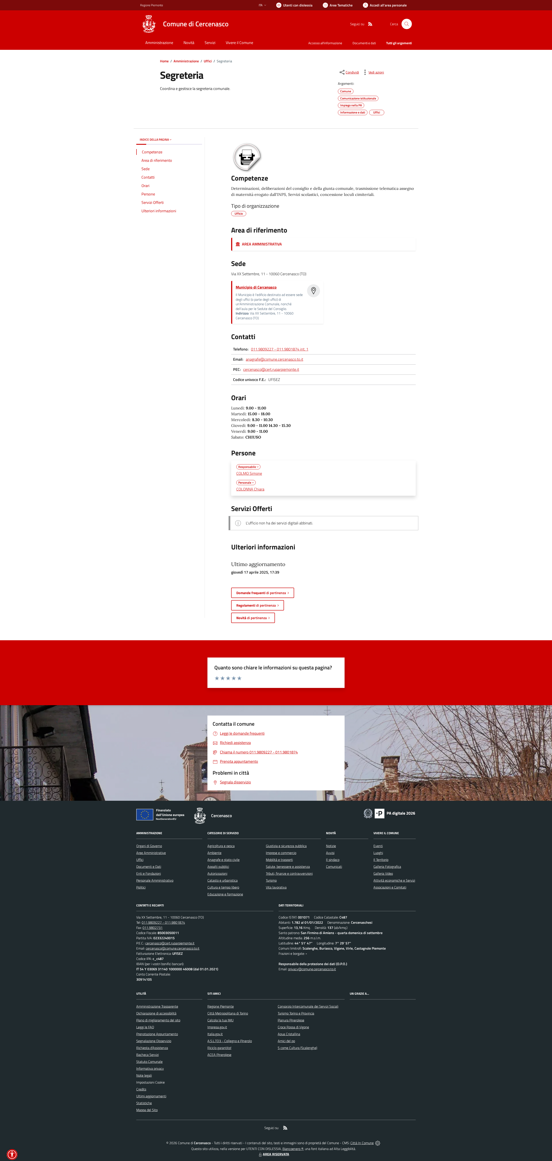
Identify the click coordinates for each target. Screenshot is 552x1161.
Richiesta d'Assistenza (152, 1047)
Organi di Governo (149, 845)
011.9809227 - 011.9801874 (163, 922)
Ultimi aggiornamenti (151, 1096)
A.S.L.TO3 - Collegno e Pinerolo (229, 1040)
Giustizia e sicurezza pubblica (286, 845)
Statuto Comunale (149, 1061)
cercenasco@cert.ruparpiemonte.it (271, 369)
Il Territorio (380, 859)
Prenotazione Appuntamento (157, 1034)
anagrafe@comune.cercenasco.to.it (274, 359)
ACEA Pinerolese (219, 1054)
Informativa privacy (150, 1068)
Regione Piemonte (151, 5)
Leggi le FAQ (145, 1027)
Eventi (378, 845)
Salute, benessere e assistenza (288, 866)
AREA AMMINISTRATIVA (261, 244)
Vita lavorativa (276, 887)
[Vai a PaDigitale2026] (389, 813)
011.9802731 (153, 927)
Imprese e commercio (281, 852)
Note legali (144, 1075)
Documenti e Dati (148, 866)
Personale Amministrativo (154, 880)
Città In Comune (362, 1142)
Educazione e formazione (225, 894)
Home (164, 61)
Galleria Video (383, 873)
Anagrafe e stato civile (223, 859)
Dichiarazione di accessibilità (156, 1013)
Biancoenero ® (292, 1148)
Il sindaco (332, 859)
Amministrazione (186, 61)
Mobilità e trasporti (279, 859)
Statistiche (144, 1103)
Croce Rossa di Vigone (293, 1027)
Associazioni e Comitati (389, 887)
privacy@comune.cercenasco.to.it (312, 969)
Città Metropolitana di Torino (227, 1013)
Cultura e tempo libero (223, 887)
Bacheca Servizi (147, 1054)
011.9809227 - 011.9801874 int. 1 (279, 349)
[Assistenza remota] (378, 1142)
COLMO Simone (249, 473)
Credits (141, 1089)
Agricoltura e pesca (221, 845)
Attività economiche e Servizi (394, 880)
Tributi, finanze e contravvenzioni (289, 873)
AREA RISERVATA (276, 1154)
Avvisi (330, 852)
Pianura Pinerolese (291, 1020)
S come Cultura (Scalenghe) (297, 1047)
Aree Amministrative (151, 852)
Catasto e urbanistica (222, 880)
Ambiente (214, 852)
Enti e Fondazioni (148, 873)
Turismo (271, 880)
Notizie (331, 845)
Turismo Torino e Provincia (296, 1013)
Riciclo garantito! (219, 1047)
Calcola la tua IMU (220, 1020)
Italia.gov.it (215, 1034)
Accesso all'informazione (325, 43)
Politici (141, 887)
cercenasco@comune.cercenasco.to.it (172, 948)
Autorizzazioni (217, 873)
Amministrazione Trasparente (157, 1006)
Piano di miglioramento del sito (158, 1020)
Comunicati (334, 866)
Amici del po (286, 1040)
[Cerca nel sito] (406, 24)
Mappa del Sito (147, 1109)
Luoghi (378, 852)
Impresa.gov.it (217, 1027)
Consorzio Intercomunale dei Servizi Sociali (308, 1006)
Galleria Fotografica (387, 866)
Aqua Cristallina (289, 1034)
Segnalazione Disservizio (153, 1040)
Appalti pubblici (218, 866)
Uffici (208, 61)
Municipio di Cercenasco (256, 287)
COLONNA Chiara (250, 489)
